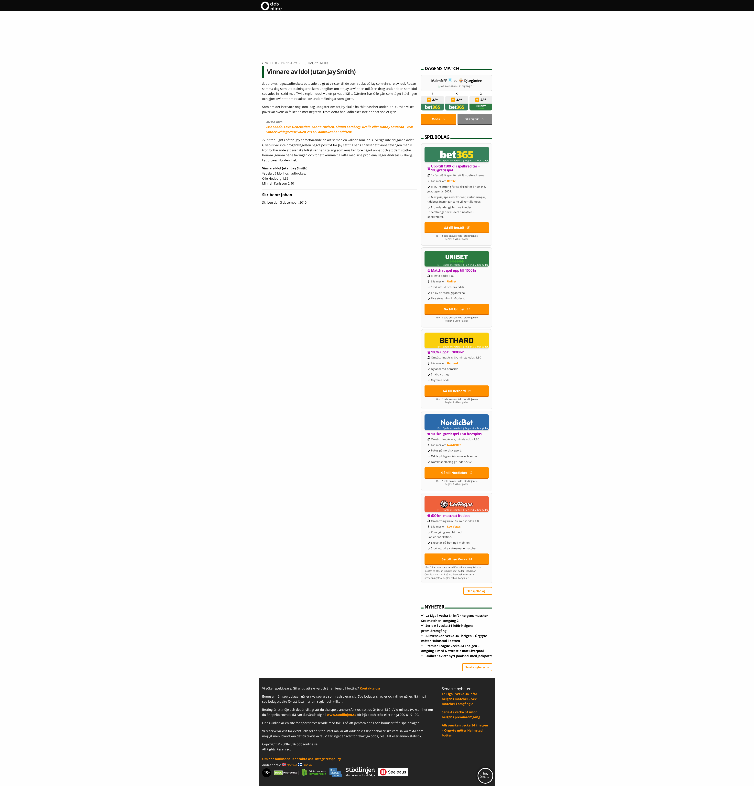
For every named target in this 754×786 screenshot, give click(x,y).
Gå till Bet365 (454, 227)
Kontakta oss (370, 688)
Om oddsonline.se (276, 759)
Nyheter (271, 63)
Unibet (451, 281)
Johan (286, 194)
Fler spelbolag (476, 591)
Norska (291, 765)
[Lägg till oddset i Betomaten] (429, 99)
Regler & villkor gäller (476, 160)
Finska (307, 765)
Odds (436, 119)
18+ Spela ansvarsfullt (449, 160)
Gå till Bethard (454, 391)
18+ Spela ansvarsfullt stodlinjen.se (457, 235)
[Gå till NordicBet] (457, 422)
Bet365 (451, 181)
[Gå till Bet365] (457, 154)
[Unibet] (481, 107)
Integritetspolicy (328, 759)
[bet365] (432, 107)
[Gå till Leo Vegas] (457, 504)
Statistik (472, 119)
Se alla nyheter (475, 667)
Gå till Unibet (454, 309)
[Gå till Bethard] (457, 340)
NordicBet (454, 445)
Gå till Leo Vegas (454, 559)
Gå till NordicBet (454, 473)
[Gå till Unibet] (457, 259)
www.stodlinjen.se (341, 714)
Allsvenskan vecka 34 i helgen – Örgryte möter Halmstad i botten (465, 730)
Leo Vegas (454, 526)
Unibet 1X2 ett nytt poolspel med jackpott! (458, 656)
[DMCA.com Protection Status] (286, 772)
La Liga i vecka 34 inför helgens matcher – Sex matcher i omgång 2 (459, 699)
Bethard (452, 363)
